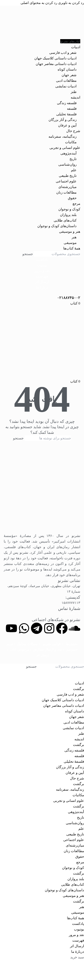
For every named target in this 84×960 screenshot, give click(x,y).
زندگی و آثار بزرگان (63, 120)
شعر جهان (69, 75)
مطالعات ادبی (66, 80)
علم (74, 170)
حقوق (72, 198)
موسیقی (70, 243)
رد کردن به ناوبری (70, 3)
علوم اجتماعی (66, 181)
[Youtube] (11, 628)
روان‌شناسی (67, 164)
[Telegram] (36, 628)
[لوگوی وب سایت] (42, 22)
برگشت (78, 689)
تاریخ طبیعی (68, 176)
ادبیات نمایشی (66, 86)
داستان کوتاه (67, 69)
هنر (74, 237)
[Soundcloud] (74, 628)
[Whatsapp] (24, 628)
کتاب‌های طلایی (65, 220)
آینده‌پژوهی (68, 153)
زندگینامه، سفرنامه (63, 136)
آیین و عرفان (67, 125)
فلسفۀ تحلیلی (66, 114)
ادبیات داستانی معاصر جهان (56, 64)
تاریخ (73, 159)
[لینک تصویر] (42, 490)
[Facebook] (62, 628)
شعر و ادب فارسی (63, 53)
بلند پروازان (68, 215)
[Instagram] (49, 628)
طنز (74, 92)
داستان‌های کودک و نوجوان (57, 226)
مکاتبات (71, 142)
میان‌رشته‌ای (67, 187)
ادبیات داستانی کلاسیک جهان (55, 58)
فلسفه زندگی (67, 103)
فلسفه (72, 108)
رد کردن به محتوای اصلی (39, 3)
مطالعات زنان (66, 192)
